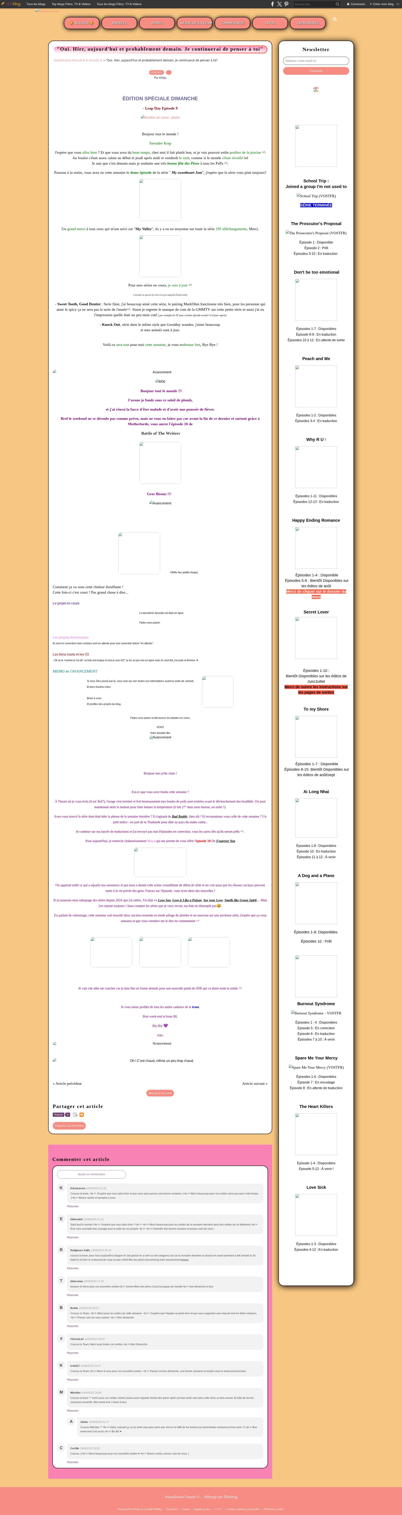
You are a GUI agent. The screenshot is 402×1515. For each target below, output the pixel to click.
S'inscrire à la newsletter (69, 1125)
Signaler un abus (202, 1509)
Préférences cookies (273, 1509)
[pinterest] (286, 4)
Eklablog (230, 1497)
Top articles (172, 1509)
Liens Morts (308, 23)
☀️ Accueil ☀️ (82, 23)
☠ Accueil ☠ (94, 60)
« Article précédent (67, 1083)
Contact (185, 1509)
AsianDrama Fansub (68, 60)
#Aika (136, 1509)
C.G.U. (219, 1509)
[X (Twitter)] (279, 4)
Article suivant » (255, 1083)
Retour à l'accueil (160, 1093)
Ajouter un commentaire (91, 1174)
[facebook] (272, 4)
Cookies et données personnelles (243, 1509)
